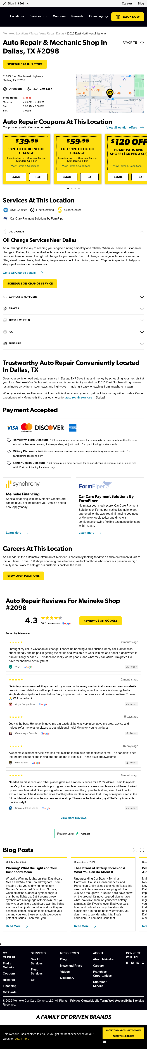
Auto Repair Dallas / (53, 33)
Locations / (23, 33)
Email (16, 177)
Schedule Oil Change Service (30, 283)
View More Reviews (73, 817)
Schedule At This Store (25, 64)
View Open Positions (23, 575)
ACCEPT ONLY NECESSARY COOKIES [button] (123, 1030)
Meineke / (9, 33)
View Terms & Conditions (25, 165)
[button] (105, 1042)
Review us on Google (101, 620)
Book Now (131, 16)
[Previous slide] (135, 850)
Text (38, 177)
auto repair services (78, 397)
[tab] (68, 188)
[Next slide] (142, 850)
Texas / (35, 33)
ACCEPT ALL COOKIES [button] (123, 1036)
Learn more (22, 1038)
